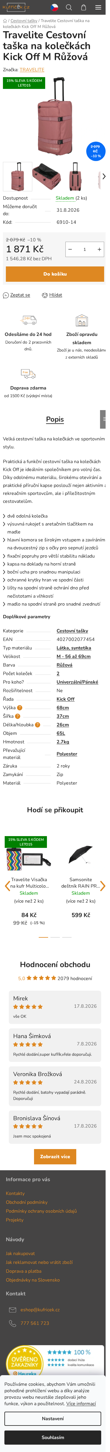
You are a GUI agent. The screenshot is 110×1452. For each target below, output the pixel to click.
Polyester (67, 754)
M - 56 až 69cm (74, 656)
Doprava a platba (23, 1271)
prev (7, 886)
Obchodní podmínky (27, 1202)
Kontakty (15, 1193)
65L (61, 733)
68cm (63, 708)
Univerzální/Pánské (77, 682)
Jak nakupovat (20, 1253)
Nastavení (53, 1418)
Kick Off (66, 699)
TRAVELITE (32, 70)
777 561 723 (35, 1323)
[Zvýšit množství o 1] (99, 249)
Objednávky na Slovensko (33, 1280)
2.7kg (63, 742)
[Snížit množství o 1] (70, 249)
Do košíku (55, 274)
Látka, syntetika (74, 648)
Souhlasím (53, 1437)
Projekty (14, 1220)
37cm (63, 716)
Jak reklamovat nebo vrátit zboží (39, 1262)
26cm (63, 725)
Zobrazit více (55, 1156)
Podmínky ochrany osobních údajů (41, 1211)
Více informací (81, 1403)
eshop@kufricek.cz (40, 1310)
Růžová (64, 665)
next (103, 886)
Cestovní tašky (72, 631)
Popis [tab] (55, 419)
